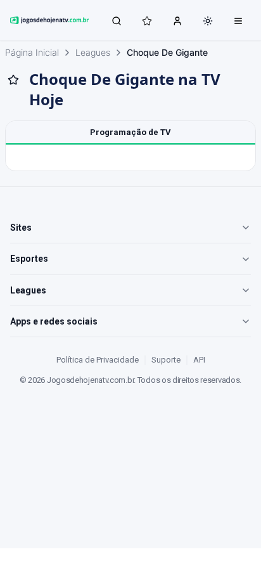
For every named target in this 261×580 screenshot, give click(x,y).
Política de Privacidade (97, 359)
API (199, 359)
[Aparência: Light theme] (208, 21)
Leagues (92, 52)
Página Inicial (32, 52)
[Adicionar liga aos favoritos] (13, 80)
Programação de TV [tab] (130, 132)
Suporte (166, 359)
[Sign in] (177, 20)
